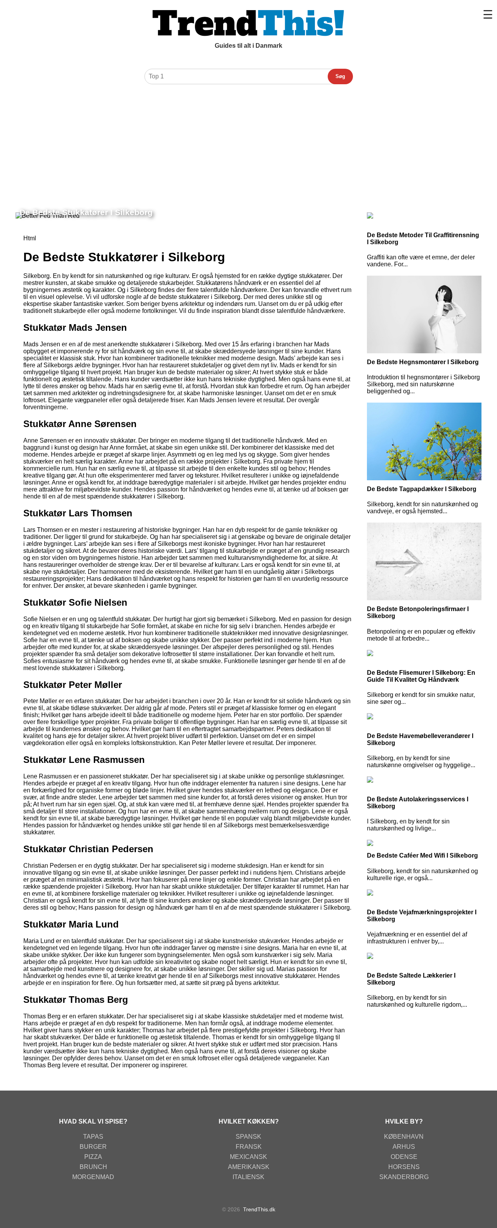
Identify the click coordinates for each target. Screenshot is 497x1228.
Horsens (404, 1167)
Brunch (93, 1167)
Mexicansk (248, 1156)
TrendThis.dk (259, 1209)
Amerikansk (248, 1167)
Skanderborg (404, 1177)
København (404, 1136)
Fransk (249, 1146)
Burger (93, 1146)
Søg (340, 76)
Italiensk (248, 1177)
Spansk (248, 1136)
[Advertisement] (248, 146)
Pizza (93, 1156)
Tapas (93, 1136)
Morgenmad (93, 1177)
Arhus (404, 1146)
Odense (404, 1156)
